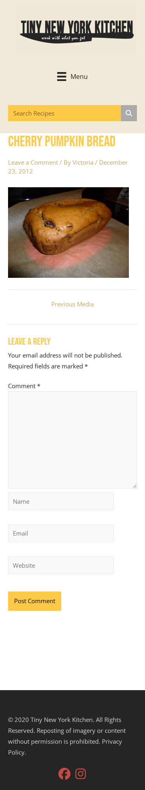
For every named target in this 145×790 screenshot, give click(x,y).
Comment (24, 386)
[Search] (129, 113)
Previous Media (72, 304)
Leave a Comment (33, 162)
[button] (64, 774)
